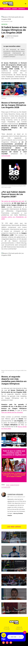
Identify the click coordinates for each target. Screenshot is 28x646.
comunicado (5, 156)
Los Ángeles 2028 (5, 487)
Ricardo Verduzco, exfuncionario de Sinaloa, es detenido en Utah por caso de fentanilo (13, 541)
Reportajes (7, 8)
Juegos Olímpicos (14, 484)
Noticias (4, 539)
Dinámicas (22, 8)
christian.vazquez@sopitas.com (17, 496)
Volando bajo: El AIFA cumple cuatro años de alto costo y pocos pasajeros (13, 612)
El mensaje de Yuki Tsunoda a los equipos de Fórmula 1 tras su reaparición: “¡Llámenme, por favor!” (13, 555)
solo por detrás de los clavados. (12, 412)
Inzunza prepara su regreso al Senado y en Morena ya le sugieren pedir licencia (13, 583)
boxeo (7, 484)
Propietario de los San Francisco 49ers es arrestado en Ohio (13, 597)
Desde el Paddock (6, 553)
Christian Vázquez (12, 36)
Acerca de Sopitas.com (19, 628)
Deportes (4, 24)
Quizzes (14, 8)
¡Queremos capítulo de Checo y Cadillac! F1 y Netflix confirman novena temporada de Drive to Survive (14, 569)
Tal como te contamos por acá (12, 201)
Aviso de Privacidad (6, 628)
